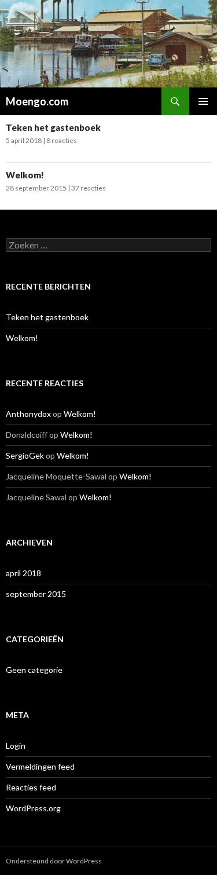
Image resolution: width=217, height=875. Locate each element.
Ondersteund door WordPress (54, 860)
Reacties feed (31, 787)
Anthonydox (28, 414)
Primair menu (203, 101)
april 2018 (23, 573)
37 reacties (88, 188)
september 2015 (36, 594)
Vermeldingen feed (40, 766)
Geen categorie (34, 670)
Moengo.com (37, 101)
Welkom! (25, 175)
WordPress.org (33, 808)
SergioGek (25, 455)
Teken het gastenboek (53, 127)
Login (15, 745)
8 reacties (61, 140)
